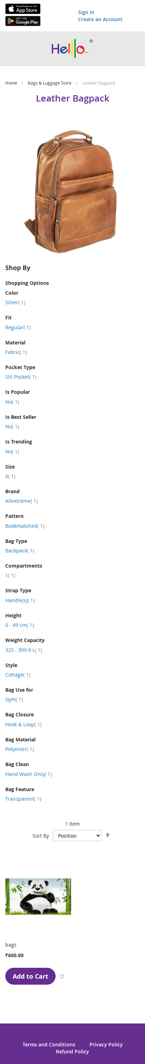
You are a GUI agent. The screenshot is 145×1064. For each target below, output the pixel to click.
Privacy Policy (106, 1044)
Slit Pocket (20, 376)
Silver (15, 302)
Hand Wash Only (28, 774)
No (12, 401)
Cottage (17, 674)
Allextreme (21, 500)
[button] (62, 976)
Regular (18, 327)
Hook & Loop (23, 724)
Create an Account (100, 19)
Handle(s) (19, 600)
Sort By (40, 835)
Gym (14, 699)
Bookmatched (24, 525)
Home (11, 83)
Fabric (16, 352)
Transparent (23, 798)
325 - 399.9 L (23, 650)
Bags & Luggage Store (50, 83)
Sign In (86, 12)
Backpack (19, 550)
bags (11, 944)
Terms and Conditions (49, 1044)
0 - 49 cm (19, 625)
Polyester (19, 749)
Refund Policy (72, 1051)
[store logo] (72, 48)
